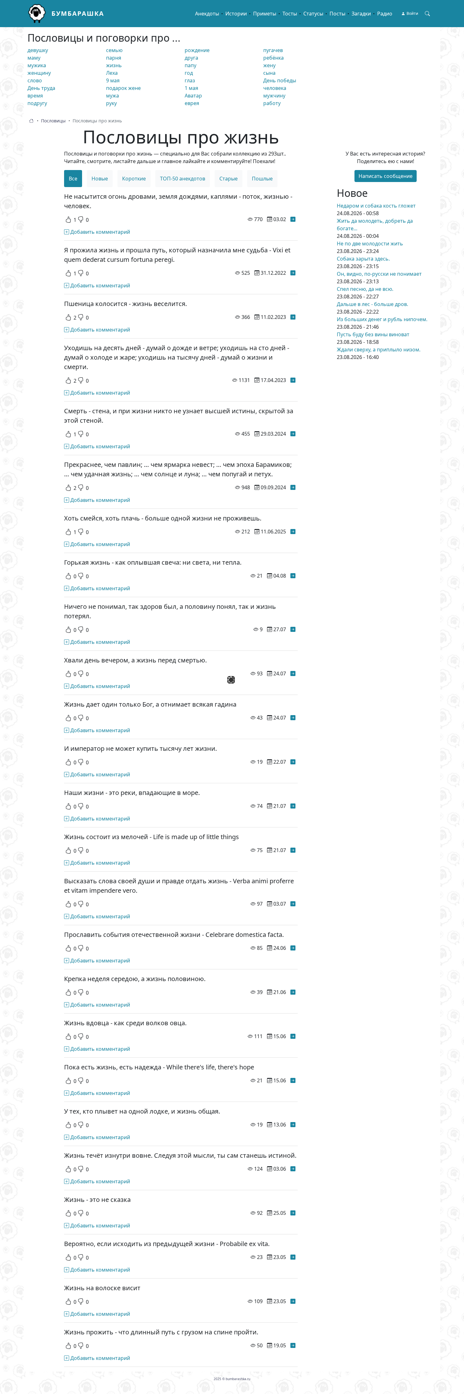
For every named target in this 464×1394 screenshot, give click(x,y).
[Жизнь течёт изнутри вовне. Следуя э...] (292, 1168)
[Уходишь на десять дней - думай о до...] (292, 380)
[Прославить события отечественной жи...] (292, 947)
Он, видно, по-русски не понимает (379, 273)
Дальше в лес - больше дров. (372, 304)
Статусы (313, 13)
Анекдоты (207, 13)
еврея (192, 103)
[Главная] (39, 13)
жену (269, 65)
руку (111, 103)
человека (274, 88)
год (189, 72)
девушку (37, 50)
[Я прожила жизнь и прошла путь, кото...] (292, 272)
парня (113, 57)
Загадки (361, 13)
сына (269, 72)
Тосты (290, 13)
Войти (412, 13)
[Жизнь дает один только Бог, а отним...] (292, 717)
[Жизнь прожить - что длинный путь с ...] (292, 1345)
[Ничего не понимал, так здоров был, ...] (292, 629)
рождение (197, 50)
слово (34, 80)
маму (33, 57)
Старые (228, 178)
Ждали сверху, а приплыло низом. (378, 349)
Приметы (264, 13)
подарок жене (123, 88)
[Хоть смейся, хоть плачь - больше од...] (292, 531)
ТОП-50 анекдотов (182, 178)
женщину (39, 72)
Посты (337, 13)
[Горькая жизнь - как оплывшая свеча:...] (292, 575)
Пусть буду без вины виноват (373, 334)
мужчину (274, 95)
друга (191, 57)
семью (114, 50)
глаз (190, 80)
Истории (236, 13)
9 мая (113, 80)
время (35, 95)
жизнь (114, 65)
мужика (36, 65)
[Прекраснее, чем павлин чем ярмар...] (292, 487)
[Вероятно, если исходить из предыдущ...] (292, 1257)
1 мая (191, 88)
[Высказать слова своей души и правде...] (292, 903)
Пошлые (262, 178)
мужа (112, 95)
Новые (100, 178)
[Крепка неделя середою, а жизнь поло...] (292, 992)
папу (190, 65)
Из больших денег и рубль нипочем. (382, 319)
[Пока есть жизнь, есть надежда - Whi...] (292, 1080)
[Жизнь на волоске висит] (292, 1301)
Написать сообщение (386, 176)
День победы (279, 80)
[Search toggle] (427, 14)
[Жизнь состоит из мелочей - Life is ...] (292, 850)
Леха (112, 72)
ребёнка (273, 57)
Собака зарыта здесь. (363, 258)
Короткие (134, 178)
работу (272, 103)
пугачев (273, 50)
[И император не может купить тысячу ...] (292, 761)
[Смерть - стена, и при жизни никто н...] (292, 433)
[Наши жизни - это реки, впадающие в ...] (292, 806)
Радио (384, 13)
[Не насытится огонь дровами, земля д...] (292, 219)
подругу (37, 103)
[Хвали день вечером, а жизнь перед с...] (292, 673)
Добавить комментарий (99, 231)
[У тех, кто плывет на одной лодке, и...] (292, 1124)
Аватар (193, 95)
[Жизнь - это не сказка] (292, 1212)
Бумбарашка (77, 13)
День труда (41, 88)
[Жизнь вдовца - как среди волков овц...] (292, 1036)
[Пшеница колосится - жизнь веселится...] (292, 317)
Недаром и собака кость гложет (376, 205)
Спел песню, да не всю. (365, 288)
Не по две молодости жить (370, 243)
